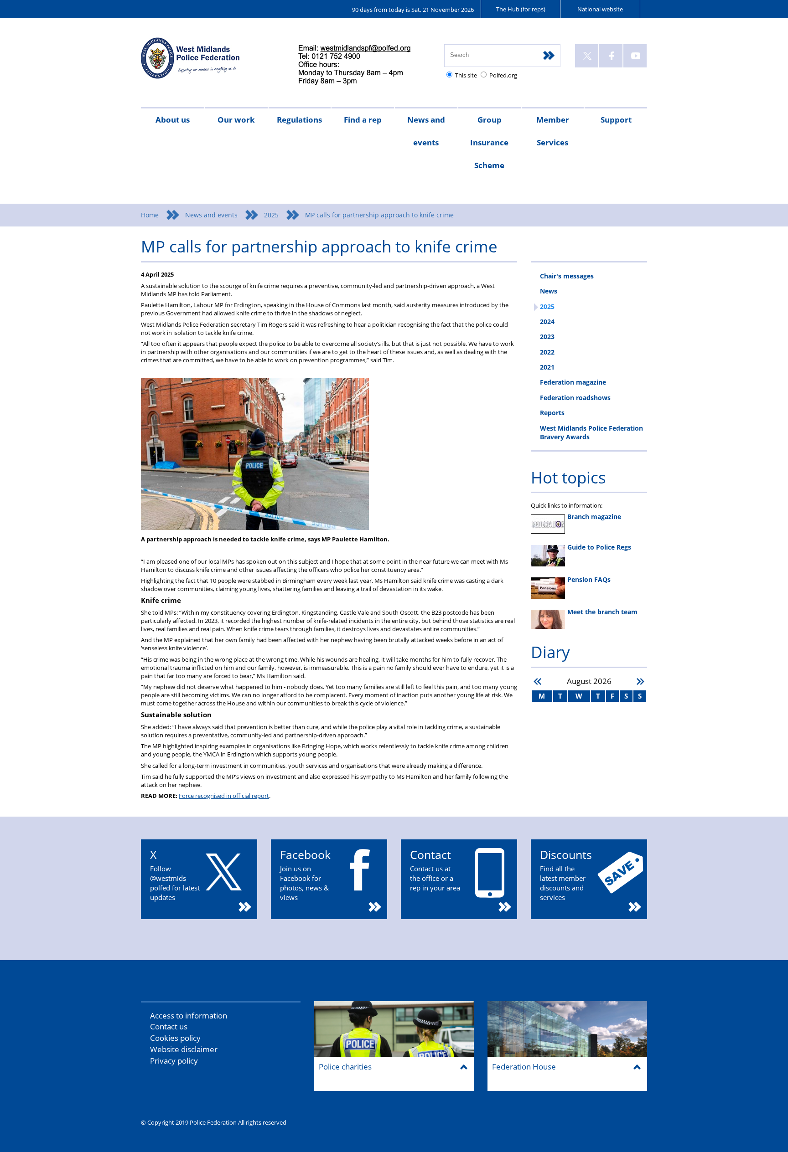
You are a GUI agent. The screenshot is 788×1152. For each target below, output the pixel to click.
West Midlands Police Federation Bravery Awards (591, 432)
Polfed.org (503, 75)
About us (173, 119)
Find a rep (363, 119)
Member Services (552, 131)
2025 (271, 215)
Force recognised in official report (224, 796)
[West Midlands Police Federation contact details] (362, 65)
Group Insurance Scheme (489, 142)
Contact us (168, 1026)
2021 (547, 367)
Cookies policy (175, 1038)
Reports (552, 412)
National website (600, 9)
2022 (547, 352)
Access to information (188, 1015)
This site (466, 75)
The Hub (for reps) (520, 9)
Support (616, 119)
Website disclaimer (184, 1049)
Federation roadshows (575, 397)
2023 (547, 336)
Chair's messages (567, 276)
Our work (236, 119)
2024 (547, 321)
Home (150, 215)
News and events (426, 131)
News (548, 291)
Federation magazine (573, 382)
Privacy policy (174, 1060)
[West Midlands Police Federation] (210, 62)
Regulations (299, 119)
